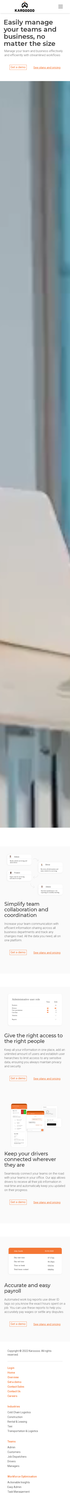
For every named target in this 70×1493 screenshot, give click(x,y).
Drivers (11, 1461)
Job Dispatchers (17, 1456)
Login (10, 1367)
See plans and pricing (46, 67)
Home (11, 1372)
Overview (13, 1377)
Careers (12, 1396)
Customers (14, 1452)
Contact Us (14, 1391)
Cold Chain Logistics (19, 1412)
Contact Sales (15, 1386)
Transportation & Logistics (22, 1431)
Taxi (9, 1426)
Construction (15, 1416)
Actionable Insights (18, 1482)
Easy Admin (14, 1487)
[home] (24, 6)
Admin (11, 1447)
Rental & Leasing (17, 1421)
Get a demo (18, 67)
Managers (13, 1466)
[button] (60, 6)
